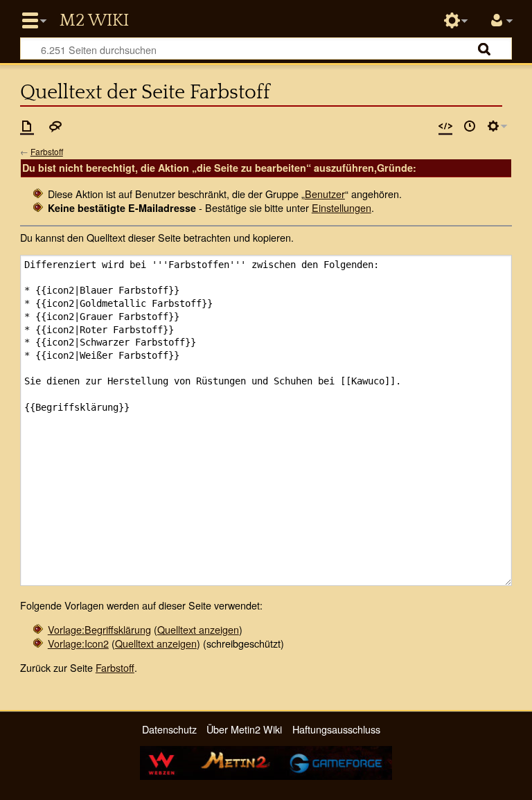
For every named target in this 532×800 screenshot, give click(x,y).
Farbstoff (46, 151)
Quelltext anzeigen (198, 629)
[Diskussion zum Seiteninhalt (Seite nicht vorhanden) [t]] (55, 126)
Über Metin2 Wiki (244, 729)
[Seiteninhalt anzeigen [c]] (27, 126)
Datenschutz (169, 729)
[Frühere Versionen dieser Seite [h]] (470, 126)
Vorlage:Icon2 (78, 643)
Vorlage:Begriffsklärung (99, 629)
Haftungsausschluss (336, 729)
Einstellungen (341, 207)
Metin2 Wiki (94, 21)
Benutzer (325, 193)
